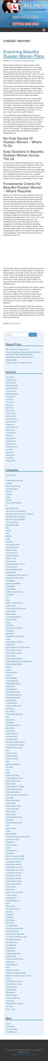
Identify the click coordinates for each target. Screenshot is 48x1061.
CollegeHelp (10, 586)
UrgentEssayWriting (13, 953)
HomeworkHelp (11, 739)
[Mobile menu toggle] (43, 29)
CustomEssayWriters (13, 617)
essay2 (8, 670)
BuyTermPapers (12, 553)
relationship (10, 842)
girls (7, 717)
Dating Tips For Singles (14, 628)
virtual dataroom (12, 964)
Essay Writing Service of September (18, 661)
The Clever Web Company (26, 1054)
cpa (7, 597)
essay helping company (14, 642)
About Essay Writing (13, 486)
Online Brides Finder (13, 781)
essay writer (10, 644)
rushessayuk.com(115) (14, 867)
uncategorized (11, 948)
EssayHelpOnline (12, 681)
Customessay (11, 614)
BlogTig (8, 536)
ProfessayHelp (11, 834)
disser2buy (10, 631)
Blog (7, 533)
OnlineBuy (9, 798)
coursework (10, 594)
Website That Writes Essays (16, 973)
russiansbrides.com (13, 900)
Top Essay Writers (12, 931)
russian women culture (33, 217)
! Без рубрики (11, 475)
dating (8, 622)
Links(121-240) (11, 753)
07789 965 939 (26, 24)
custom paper (11, 611)
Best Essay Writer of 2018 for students (19, 514)
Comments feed (11, 1029)
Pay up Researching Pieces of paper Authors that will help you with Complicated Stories (23, 353)
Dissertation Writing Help (15, 636)
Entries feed (10, 1026)
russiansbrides (11, 898)
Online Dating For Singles (15, 786)
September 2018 (12, 394)
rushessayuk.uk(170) (13, 875)
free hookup (10, 711)
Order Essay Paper (13, 800)
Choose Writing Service (14, 569)
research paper (11, 845)
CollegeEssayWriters (13, 583)
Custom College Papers (14, 603)
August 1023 (10, 460)
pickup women (11, 828)
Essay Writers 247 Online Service (18, 647)
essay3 (8, 675)
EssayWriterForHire (13, 692)
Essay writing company (14, 658)
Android (9, 491)
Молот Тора (10, 1009)
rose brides (10, 853)
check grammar (11, 567)
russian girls (10, 889)
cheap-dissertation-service (15, 564)
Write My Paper (11, 987)
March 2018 (10, 410)
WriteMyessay (11, 989)
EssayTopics (10, 686)
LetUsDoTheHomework (14, 747)
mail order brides (12, 759)
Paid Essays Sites (12, 809)
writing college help (13, 998)
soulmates (9, 914)
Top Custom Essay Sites (14, 928)
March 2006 (10, 455)
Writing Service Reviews (14, 1003)
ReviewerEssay (11, 850)
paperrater (10, 820)
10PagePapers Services (14, 480)
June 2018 (10, 402)
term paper (10, 923)
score (8, 903)
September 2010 (12, 447)
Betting (8, 530)
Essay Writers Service (14, 653)
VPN (7, 967)
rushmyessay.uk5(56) (13, 884)
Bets (7, 528)
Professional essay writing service (18, 836)
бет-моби (9, 1006)
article (8, 497)
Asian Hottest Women (13, 503)
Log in (8, 1023)
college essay (11, 572)
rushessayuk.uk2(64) (13, 878)
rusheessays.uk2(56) (13, 861)
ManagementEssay (13, 764)
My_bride (9, 767)
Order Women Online (13, 806)
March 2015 (10, 430)
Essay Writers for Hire (14, 650)
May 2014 (9, 435)
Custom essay (11, 606)
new (7, 770)
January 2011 (11, 444)
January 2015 (11, 433)
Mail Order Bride (12, 756)
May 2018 (9, 405)
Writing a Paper (11, 995)
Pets (7, 825)
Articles (8, 500)
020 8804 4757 (26, 17)
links (7, 750)
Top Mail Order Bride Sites (15, 934)
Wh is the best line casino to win (17, 349)
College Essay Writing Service (16, 575)
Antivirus (9, 494)
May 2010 (9, 452)
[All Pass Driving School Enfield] (24, 6)
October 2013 (11, 441)
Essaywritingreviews (13, 697)
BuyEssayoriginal (12, 547)
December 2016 (12, 427)
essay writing (10, 656)
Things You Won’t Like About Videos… (19, 363)
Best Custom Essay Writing (15, 511)
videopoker (10, 962)
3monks (9, 483)
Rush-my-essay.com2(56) (15, 856)
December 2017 (12, 419)
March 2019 (10, 377)
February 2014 (11, 438)
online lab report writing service (17, 795)
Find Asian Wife (11, 703)
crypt (8, 600)
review (8, 848)
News (8, 772)
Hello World (10, 728)
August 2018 (10, 396)
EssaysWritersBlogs (13, 683)
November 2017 (12, 422)
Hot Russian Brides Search (15, 742)
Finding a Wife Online (13, 706)
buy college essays (13, 544)
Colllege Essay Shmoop (14, 592)
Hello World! (10, 731)
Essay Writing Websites (14, 664)
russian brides (11, 887)
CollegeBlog (10, 581)
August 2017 (10, 424)
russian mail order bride (14, 892)
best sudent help (12, 522)
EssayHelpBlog (11, 678)
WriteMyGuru (11, 992)
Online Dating (11, 784)
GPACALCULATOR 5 (13, 725)
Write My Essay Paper (14, 984)
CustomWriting (11, 619)
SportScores (10, 920)
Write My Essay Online (14, 981)
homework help (11, 736)
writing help (10, 1001)
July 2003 (9, 458)
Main (8, 761)
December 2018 (12, 385)
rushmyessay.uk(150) (13, 881)
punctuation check (12, 839)
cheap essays (11, 561)
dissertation (10, 633)
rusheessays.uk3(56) (13, 864)
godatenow (10, 720)
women (8, 978)
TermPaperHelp (11, 925)
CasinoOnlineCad (12, 555)
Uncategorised (11, 945)
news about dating (12, 775)
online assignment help (14, 778)
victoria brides (11, 956)
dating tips (9, 625)
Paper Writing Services (14, 817)
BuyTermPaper (11, 550)
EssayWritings (11, 700)
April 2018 (9, 408)
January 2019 (11, 383)
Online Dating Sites (13, 792)
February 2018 (11, 413)
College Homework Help (14, 578)
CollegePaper (11, 589)
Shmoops (9, 912)
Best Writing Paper (12, 525)
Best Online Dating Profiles (15, 519)
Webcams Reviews (13, 970)
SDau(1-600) (10, 906)
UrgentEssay (10, 951)
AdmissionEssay (12, 489)
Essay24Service (11, 672)
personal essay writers (14, 823)
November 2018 (12, 388)
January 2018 (11, 416)
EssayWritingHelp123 (13, 695)
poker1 (8, 831)
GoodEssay (10, 722)
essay (8, 639)
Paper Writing (11, 814)
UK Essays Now (11, 942)
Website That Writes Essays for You (18, 976)
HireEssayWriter (12, 734)
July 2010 (9, 449)
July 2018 (9, 399)
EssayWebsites (11, 689)
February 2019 (11, 380)
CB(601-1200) (11, 558)
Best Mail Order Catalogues (16, 517)
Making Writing (11, 360)
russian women (15, 323)
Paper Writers (11, 811)
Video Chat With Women (14, 959)
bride (8, 539)
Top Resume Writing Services (16, 937)
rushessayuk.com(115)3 (14, 870)
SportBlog (9, 917)
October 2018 (11, 391)
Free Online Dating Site (14, 714)
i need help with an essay (15, 745)
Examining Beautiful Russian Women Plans (23, 54)
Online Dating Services (14, 789)
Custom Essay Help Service (16, 608)
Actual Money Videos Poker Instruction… (20, 357)
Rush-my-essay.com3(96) (15, 859)
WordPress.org (11, 1032)
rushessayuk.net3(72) (14, 873)
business (9, 542)
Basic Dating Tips (12, 508)
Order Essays (11, 803)
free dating (10, 708)
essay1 (8, 667)
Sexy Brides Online (13, 909)
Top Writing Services (13, 939)
